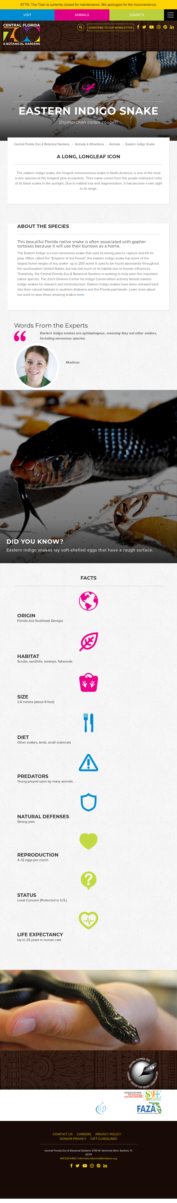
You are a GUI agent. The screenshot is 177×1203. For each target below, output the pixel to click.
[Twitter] (144, 27)
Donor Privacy (73, 1139)
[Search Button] (80, 27)
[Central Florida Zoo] (21, 34)
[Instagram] (158, 27)
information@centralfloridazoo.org (97, 1158)
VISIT (27, 14)
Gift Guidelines (103, 1139)
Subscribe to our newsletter (110, 27)
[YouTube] (151, 27)
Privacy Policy (108, 1134)
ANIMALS (82, 14)
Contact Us (63, 1134)
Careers (84, 1134)
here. (81, 294)
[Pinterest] (165, 27)
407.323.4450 (68, 1158)
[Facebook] (138, 27)
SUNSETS (137, 14)
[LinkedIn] (172, 27)
